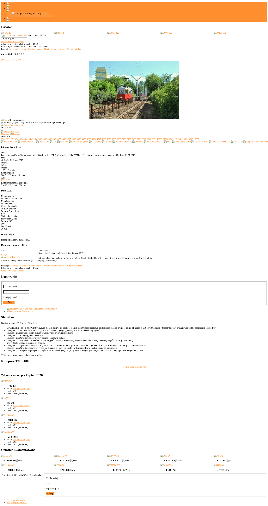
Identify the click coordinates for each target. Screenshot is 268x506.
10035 (159, 139)
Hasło (48, 483)
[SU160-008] (220, 33)
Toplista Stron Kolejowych (134, 367)
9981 (154, 139)
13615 (190, 139)
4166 (28, 139)
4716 (33, 139)
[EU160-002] (7, 415)
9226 (149, 139)
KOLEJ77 (5, 180)
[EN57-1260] (113, 465)
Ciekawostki (21, 35)
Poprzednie (19, 125)
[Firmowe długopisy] (78, 141)
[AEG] (167, 141)
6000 (78, 139)
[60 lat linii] (134, 118)
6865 (114, 139)
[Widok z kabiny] (9, 141)
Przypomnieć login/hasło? (45, 309)
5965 (73, 139)
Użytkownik (51, 478)
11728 (165, 139)
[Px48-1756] (167, 465)
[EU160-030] (7, 465)
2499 (18, 60)
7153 (124, 139)
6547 (99, 139)
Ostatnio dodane (35, 49)
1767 (13, 60)
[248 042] (218, 456)
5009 (48, 139)
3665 (23, 139)
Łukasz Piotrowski (21, 405)
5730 (68, 139)
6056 (84, 139)
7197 (129, 139)
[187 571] (6, 398)
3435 (18, 139)
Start (12, 35)
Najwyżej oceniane (17, 49)
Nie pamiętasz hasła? (16, 500)
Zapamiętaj (51, 488)
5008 (43, 139)
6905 (119, 139)
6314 (94, 139)
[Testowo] (107, 141)
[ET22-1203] (60, 456)
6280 (89, 139)
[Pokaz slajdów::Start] (4, 120)
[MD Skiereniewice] (181, 141)
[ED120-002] (95, 141)
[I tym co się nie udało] (219, 141)
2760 (3, 139)
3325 (13, 139)
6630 (104, 139)
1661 (3, 60)
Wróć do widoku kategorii (12, 41)
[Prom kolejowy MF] (154, 141)
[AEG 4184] (237, 141)
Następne (5, 134)
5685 (63, 139)
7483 (134, 139)
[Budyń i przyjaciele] (122, 141)
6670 (109, 139)
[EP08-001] (59, 465)
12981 (184, 139)
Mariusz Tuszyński (21, 388)
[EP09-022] (113, 456)
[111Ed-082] (220, 465)
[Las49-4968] (7, 432)
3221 (8, 139)
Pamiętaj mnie (9, 297)
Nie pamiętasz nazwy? (17, 502)
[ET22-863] (6, 381)
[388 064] (59, 33)
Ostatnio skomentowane (54, 49)
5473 (58, 139)
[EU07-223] (113, 33)
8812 (144, 139)
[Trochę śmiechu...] (27, 141)
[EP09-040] (6, 456)
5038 (53, 139)
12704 (178, 139)
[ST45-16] (6, 33)
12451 (172, 139)
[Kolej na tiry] (43, 141)
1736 (8, 60)
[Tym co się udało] (200, 141)
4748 (38, 139)
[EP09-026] (138, 141)
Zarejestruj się (27, 311)
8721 (139, 139)
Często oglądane (74, 49)
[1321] (53, 141)
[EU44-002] (166, 33)
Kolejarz (5, 254)
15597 (196, 139)
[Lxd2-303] (166, 456)
